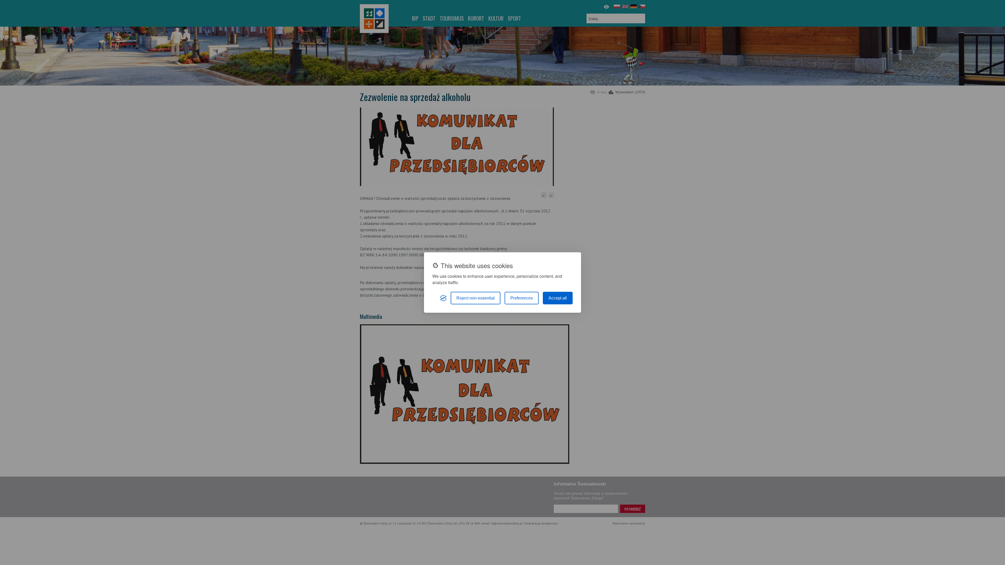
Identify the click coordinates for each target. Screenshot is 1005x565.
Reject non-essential (475, 298)
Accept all (558, 298)
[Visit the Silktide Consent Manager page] (443, 298)
